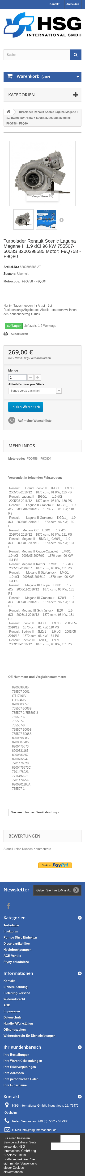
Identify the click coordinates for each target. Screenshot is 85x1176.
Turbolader (11, 925)
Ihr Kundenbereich (22, 1047)
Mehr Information (65, 1146)
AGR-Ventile (12, 956)
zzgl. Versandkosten (37, 358)
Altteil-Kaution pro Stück (26, 384)
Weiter (61, 220)
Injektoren (11, 931)
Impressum (12, 1011)
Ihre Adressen (14, 1073)
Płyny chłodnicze (16, 962)
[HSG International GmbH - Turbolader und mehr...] (42, 25)
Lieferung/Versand (17, 993)
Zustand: (10, 273)
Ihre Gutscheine (15, 1085)
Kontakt (55, 4)
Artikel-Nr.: (11, 267)
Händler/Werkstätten (18, 1023)
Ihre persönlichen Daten (21, 1079)
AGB (7, 1005)
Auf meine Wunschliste (34, 420)
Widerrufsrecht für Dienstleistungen (29, 1035)
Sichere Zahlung (16, 987)
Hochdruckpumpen (17, 949)
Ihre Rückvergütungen (20, 1067)
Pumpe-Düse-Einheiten (20, 937)
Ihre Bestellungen (16, 1054)
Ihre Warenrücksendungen (23, 1061)
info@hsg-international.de (39, 1130)
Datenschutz (12, 1017)
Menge (13, 370)
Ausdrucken (19, 334)
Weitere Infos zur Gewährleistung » (35, 812)
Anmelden (72, 4)
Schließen (70, 1138)
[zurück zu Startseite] (8, 112)
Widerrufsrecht (14, 999)
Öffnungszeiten (15, 1029)
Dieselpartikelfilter (17, 943)
